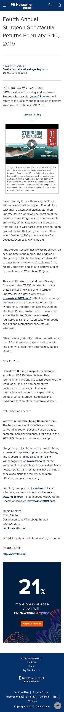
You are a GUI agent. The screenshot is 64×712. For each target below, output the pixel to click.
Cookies (32, 701)
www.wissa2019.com (16, 298)
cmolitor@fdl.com (14, 528)
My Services (30, 670)
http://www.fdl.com (14, 554)
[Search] (59, 5)
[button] (32, 144)
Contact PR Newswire (31, 658)
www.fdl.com (36, 461)
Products (31, 662)
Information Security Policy (20, 697)
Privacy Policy (40, 692)
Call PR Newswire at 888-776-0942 (32, 679)
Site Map (44, 697)
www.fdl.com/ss (41, 96)
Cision (38, 706)
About (31, 666)
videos (39, 488)
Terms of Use (21, 692)
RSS (55, 697)
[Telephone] (50, 5)
